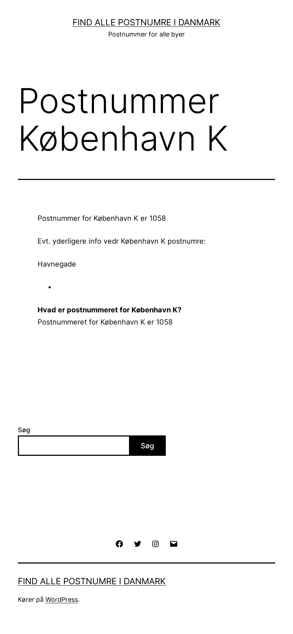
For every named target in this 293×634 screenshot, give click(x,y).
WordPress (61, 599)
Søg (24, 430)
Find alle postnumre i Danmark (146, 22)
